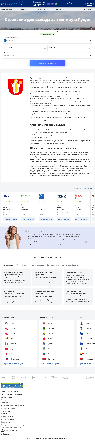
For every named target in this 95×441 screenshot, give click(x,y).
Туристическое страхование (16, 71)
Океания (89, 339)
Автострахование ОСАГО (10, 392)
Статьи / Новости (7, 419)
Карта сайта (5, 422)
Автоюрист (5, 403)
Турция (13, 349)
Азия (87, 323)
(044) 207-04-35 (40, 2)
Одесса (50, 339)
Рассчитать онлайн (10, 219)
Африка (88, 328)
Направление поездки (10, 37)
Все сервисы (86, 9)
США (12, 323)
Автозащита (60, 9)
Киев (50, 323)
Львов (50, 333)
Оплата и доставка (8, 408)
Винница (51, 359)
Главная (3, 71)
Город (29, 71)
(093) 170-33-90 (40, 5)
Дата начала (7, 44)
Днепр (50, 344)
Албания (14, 339)
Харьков (51, 328)
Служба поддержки (10, 430)
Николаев (51, 349)
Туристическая (43, 9)
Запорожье (52, 354)
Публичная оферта (8, 417)
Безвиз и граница (37, 265)
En (75, 4)
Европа (88, 333)
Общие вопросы (7, 265)
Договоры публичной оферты (12, 428)
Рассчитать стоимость (47, 63)
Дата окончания (53, 44)
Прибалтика (90, 349)
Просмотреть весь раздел (13, 364)
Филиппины (15, 359)
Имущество (5, 400)
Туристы (6, 52)
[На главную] (12, 385)
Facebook (7, 434)
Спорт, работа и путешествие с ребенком (62, 265)
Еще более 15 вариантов (83, 188)
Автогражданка (6, 9)
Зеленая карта (24, 9)
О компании (5, 411)
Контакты (4, 414)
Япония (13, 354)
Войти (89, 4)
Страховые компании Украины (12, 405)
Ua (67, 4)
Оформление (22, 265)
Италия (13, 344)
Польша (13, 328)
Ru (71, 4)
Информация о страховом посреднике (15, 425)
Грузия (13, 333)
